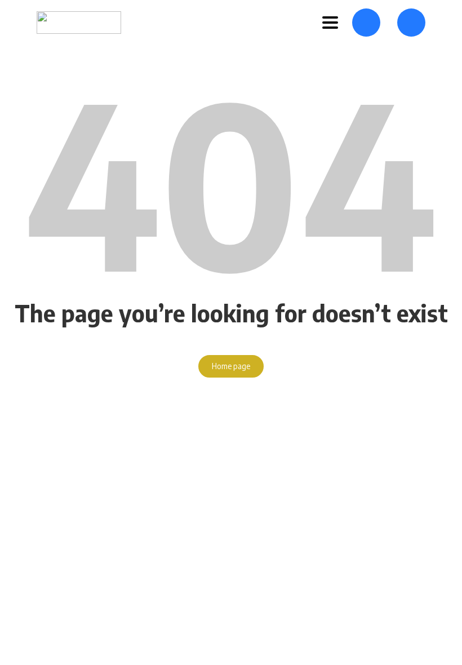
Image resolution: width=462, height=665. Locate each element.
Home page (231, 366)
